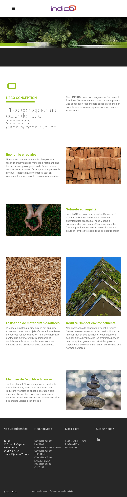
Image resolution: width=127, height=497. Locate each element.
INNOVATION (72, 444)
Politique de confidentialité (61, 491)
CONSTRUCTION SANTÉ (47, 447)
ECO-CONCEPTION (75, 440)
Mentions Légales (39, 491)
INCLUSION (71, 447)
